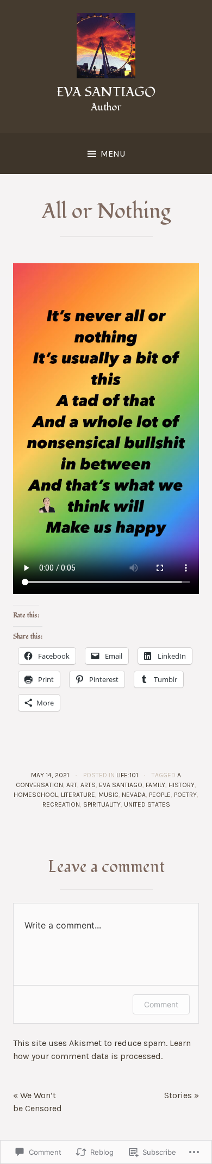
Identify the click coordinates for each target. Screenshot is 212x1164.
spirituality (102, 804)
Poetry (185, 794)
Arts (88, 785)
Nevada (134, 794)
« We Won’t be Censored (37, 1101)
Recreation (61, 804)
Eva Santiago (106, 92)
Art (71, 785)
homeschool (36, 794)
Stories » (181, 1095)
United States (147, 804)
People (160, 794)
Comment (161, 1004)
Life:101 (127, 775)
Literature (78, 794)
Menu (113, 153)
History (182, 785)
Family (155, 785)
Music (108, 794)
